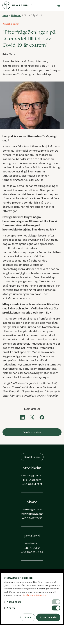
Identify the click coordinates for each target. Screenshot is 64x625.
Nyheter (16, 15)
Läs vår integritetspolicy (34, 595)
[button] (58, 5)
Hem (5, 15)
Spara (27, 617)
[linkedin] (22, 417)
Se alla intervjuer (32, 432)
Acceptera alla (48, 617)
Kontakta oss (32, 457)
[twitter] (32, 417)
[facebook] (41, 417)
